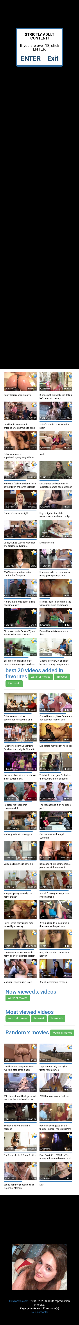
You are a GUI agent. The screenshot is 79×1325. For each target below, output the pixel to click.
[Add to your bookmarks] (34, 375)
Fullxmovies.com (18, 1301)
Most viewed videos (30, 1012)
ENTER (31, 58)
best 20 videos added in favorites (34, 673)
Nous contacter (39, 1312)
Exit (52, 58)
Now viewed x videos (31, 991)
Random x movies (27, 1032)
